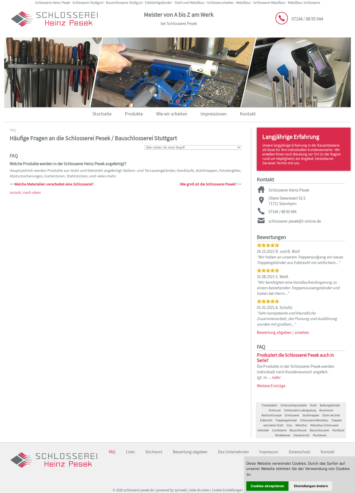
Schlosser (274, 410)
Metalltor (301, 425)
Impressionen (214, 114)
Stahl (313, 405)
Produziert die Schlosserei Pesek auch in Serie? (295, 357)
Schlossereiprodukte (293, 405)
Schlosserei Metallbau (314, 420)
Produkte (134, 114)
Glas (289, 425)
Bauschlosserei (319, 430)
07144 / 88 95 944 (307, 19)
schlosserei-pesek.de (139, 490)
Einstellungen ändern (311, 486)
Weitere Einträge (271, 385)
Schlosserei (292, 415)
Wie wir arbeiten (171, 114)
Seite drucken (199, 490)
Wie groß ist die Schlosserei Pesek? (208, 184)
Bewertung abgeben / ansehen (283, 332)
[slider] (268, 245)
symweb (180, 490)
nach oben (32, 192)
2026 (119, 490)
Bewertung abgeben (190, 451)
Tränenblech (269, 405)
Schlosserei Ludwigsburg (300, 410)
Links (130, 451)
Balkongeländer (330, 405)
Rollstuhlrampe (272, 415)
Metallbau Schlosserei (324, 425)
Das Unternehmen (233, 451)
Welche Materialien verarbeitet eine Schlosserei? (53, 184)
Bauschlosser (298, 430)
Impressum (268, 451)
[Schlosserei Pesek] (54, 471)
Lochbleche (279, 430)
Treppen (336, 420)
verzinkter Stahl (273, 425)
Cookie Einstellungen (227, 490)
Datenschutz (299, 451)
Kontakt (248, 114)
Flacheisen (319, 435)
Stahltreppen (310, 415)
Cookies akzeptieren (267, 486)
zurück (15, 192)
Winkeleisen (282, 435)
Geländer (263, 430)
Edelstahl (266, 420)
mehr (276, 377)
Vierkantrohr (301, 435)
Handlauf (338, 430)
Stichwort (153, 451)
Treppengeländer (286, 420)
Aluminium (326, 410)
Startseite (101, 114)
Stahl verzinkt (331, 415)
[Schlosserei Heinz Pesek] (54, 29)
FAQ (13, 130)
